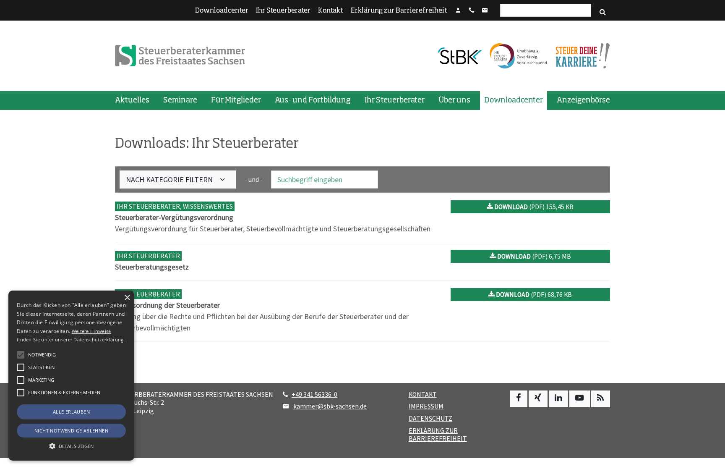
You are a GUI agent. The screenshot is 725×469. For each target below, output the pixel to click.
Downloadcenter (221, 11)
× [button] (127, 298)
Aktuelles (132, 100)
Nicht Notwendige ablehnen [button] (71, 430)
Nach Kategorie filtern (170, 179)
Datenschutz (430, 418)
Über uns (454, 100)
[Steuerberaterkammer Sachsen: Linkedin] (558, 398)
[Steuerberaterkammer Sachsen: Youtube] (579, 398)
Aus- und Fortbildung (312, 100)
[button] (20, 392)
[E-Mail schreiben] (485, 11)
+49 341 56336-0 (314, 394)
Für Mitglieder (236, 100)
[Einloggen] (458, 11)
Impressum (426, 406)
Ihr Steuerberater (283, 11)
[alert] (71, 376)
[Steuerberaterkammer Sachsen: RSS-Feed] (600, 398)
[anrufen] (471, 11)
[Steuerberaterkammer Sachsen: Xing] (538, 398)
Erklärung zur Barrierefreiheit (399, 11)
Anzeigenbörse (583, 100)
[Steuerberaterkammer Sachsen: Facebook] (518, 398)
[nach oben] (710, 459)
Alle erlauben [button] (71, 412)
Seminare (180, 100)
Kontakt (330, 11)
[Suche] (602, 12)
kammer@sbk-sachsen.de (330, 406)
